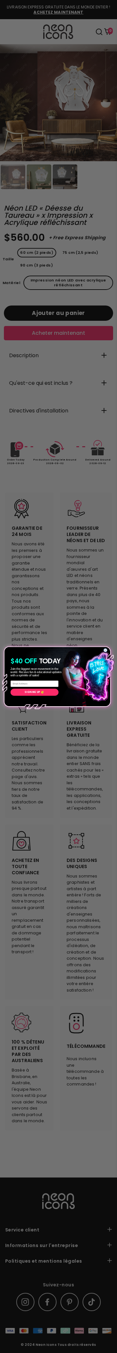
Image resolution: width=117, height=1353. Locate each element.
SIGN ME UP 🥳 (34, 692)
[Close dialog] (105, 650)
